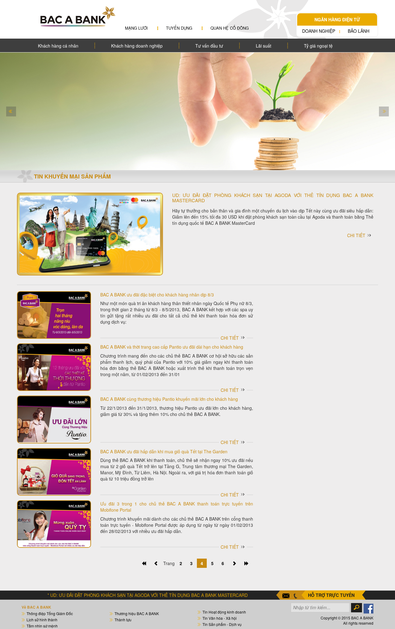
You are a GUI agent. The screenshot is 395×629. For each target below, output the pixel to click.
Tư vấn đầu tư (209, 46)
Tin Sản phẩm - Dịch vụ (222, 624)
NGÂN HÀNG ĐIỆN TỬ (337, 19)
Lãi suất (263, 46)
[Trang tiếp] (234, 563)
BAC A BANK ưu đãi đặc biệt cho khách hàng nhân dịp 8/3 (157, 294)
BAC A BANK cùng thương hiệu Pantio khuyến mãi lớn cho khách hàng (169, 399)
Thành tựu (122, 619)
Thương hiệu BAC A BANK (136, 613)
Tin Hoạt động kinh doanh (224, 611)
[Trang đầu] (144, 563)
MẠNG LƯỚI (136, 28)
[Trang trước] (156, 563)
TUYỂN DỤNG (179, 28)
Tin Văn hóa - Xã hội (219, 618)
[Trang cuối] (246, 563)
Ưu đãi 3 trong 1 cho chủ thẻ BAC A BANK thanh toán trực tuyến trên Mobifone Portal (176, 507)
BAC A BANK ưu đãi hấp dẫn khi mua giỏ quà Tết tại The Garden (163, 451)
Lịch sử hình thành (42, 619)
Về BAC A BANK (36, 607)
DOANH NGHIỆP (318, 31)
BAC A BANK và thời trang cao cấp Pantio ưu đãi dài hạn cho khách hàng (171, 347)
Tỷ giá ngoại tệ (318, 46)
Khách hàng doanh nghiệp (137, 46)
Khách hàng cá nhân (58, 46)
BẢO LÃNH (358, 31)
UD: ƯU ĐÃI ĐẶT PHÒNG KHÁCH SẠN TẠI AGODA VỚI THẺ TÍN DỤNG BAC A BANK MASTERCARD (273, 197)
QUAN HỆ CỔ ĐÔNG (229, 28)
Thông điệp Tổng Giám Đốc (50, 613)
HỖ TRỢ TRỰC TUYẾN (331, 595)
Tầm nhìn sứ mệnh (42, 625)
